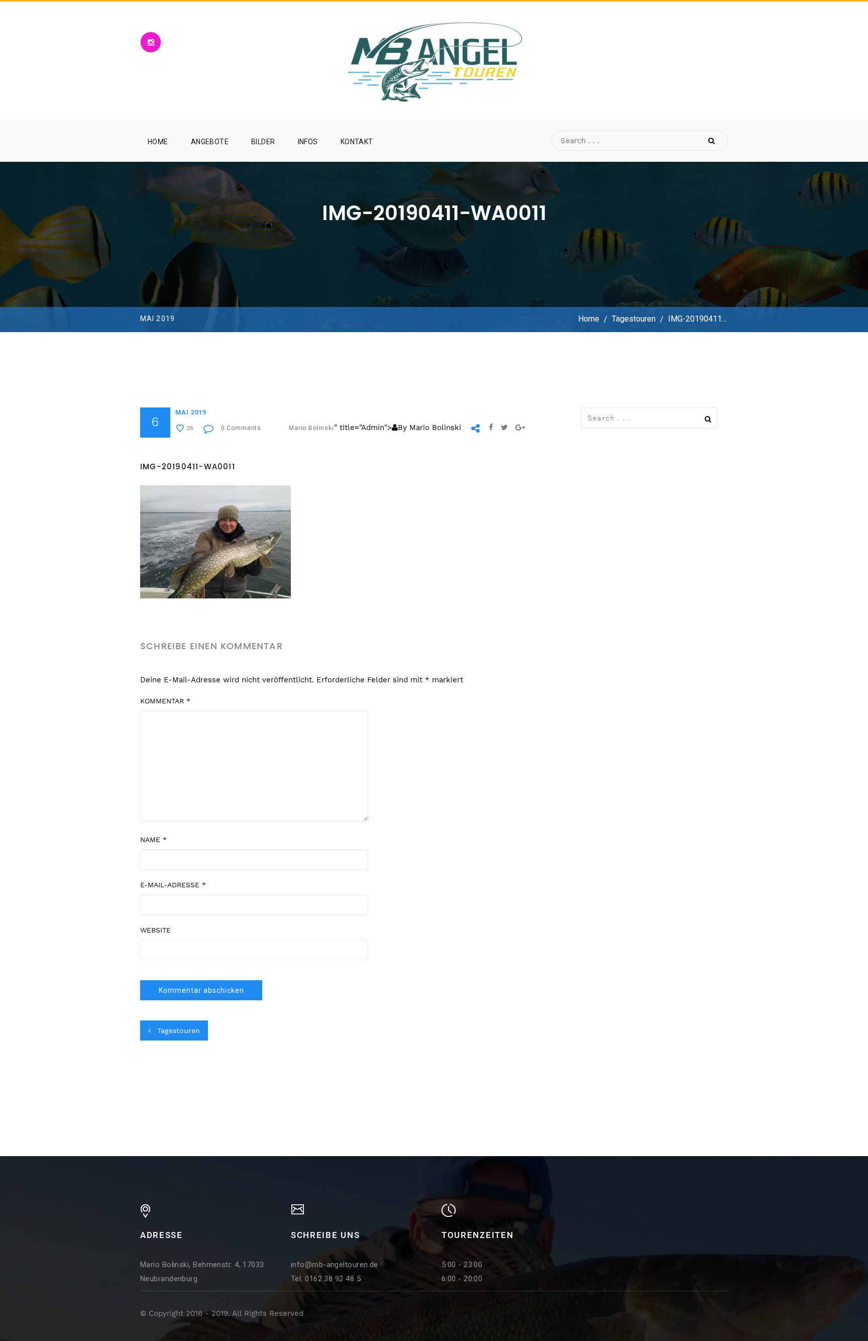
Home (158, 142)
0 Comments (241, 428)
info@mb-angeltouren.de (334, 1264)
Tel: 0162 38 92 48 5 (326, 1278)
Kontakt (357, 142)
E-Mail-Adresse (173, 885)
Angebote (210, 142)
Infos (308, 142)
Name (153, 840)
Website (155, 930)
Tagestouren (634, 319)
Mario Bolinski (311, 428)
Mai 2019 (190, 412)
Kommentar (165, 701)
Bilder (263, 142)
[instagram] (150, 42)
